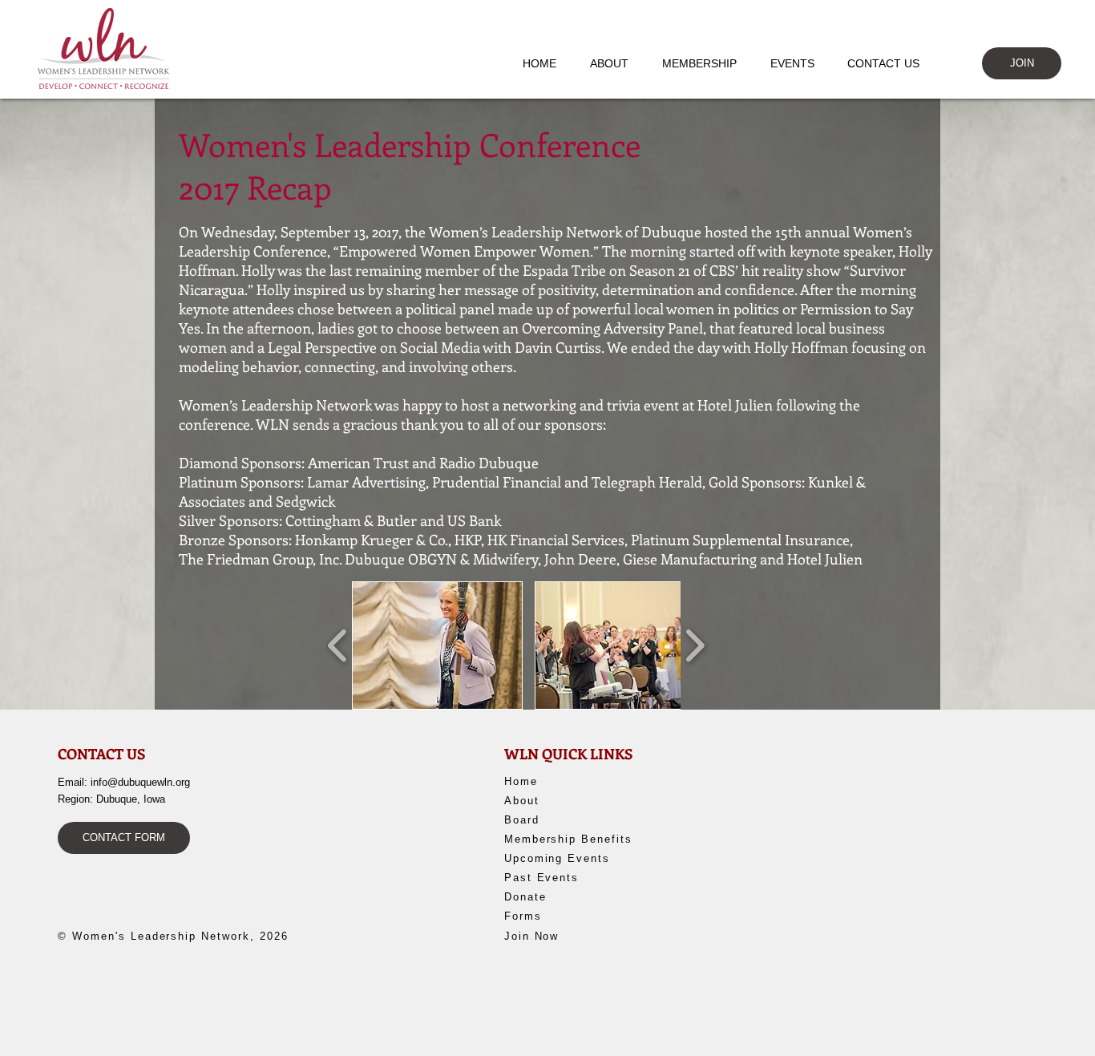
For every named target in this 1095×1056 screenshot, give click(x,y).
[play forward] (695, 645)
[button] (617, 63)
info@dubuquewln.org (140, 782)
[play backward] (338, 645)
